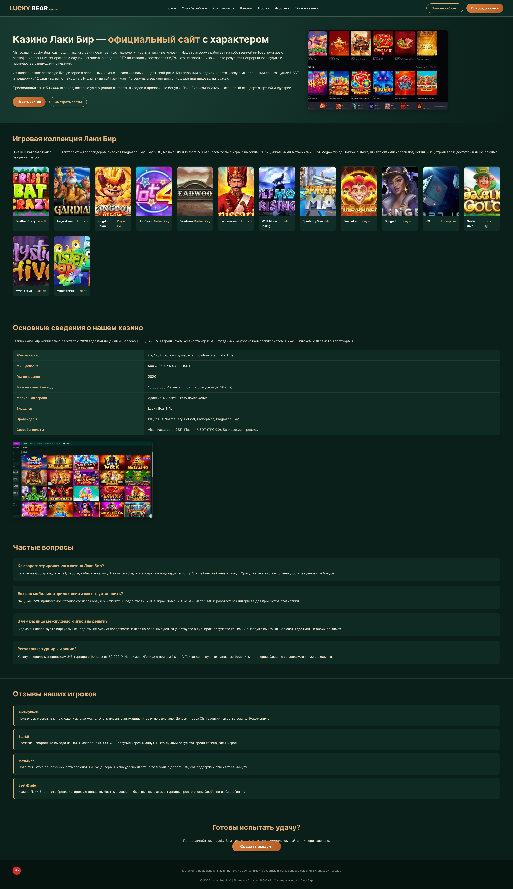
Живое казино (306, 8)
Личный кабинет (444, 8)
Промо (263, 8)
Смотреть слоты (68, 102)
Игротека (282, 8)
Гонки (171, 8)
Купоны (246, 8)
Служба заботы (194, 8)
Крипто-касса (223, 8)
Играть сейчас (29, 102)
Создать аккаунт (256, 846)
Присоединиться (485, 8)
